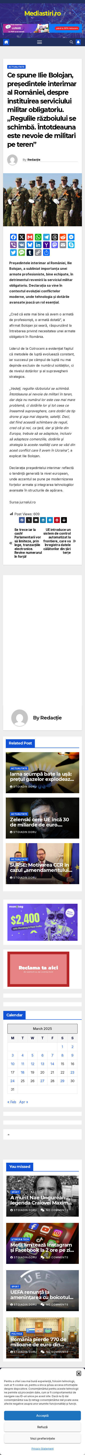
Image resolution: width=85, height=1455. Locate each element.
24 (13, 1081)
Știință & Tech (20, 1239)
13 (42, 1064)
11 (22, 1064)
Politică (17, 1334)
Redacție (33, 160)
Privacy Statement (43, 1448)
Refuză (42, 1427)
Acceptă (42, 1416)
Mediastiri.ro (42, 13)
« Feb (11, 1102)
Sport (15, 1192)
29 (62, 1081)
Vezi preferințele (42, 1438)
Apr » (23, 1102)
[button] (79, 1373)
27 (42, 1081)
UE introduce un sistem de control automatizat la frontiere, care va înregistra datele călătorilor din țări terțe (57, 541)
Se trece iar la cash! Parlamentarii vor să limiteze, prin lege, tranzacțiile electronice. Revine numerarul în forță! (28, 543)
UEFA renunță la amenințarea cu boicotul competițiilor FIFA (40, 1297)
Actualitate (16, 67)
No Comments (57, 1210)
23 (72, 1072)
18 (22, 1072)
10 (12, 1064)
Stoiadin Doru (25, 786)
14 (52, 1064)
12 (32, 1064)
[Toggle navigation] (39, 42)
